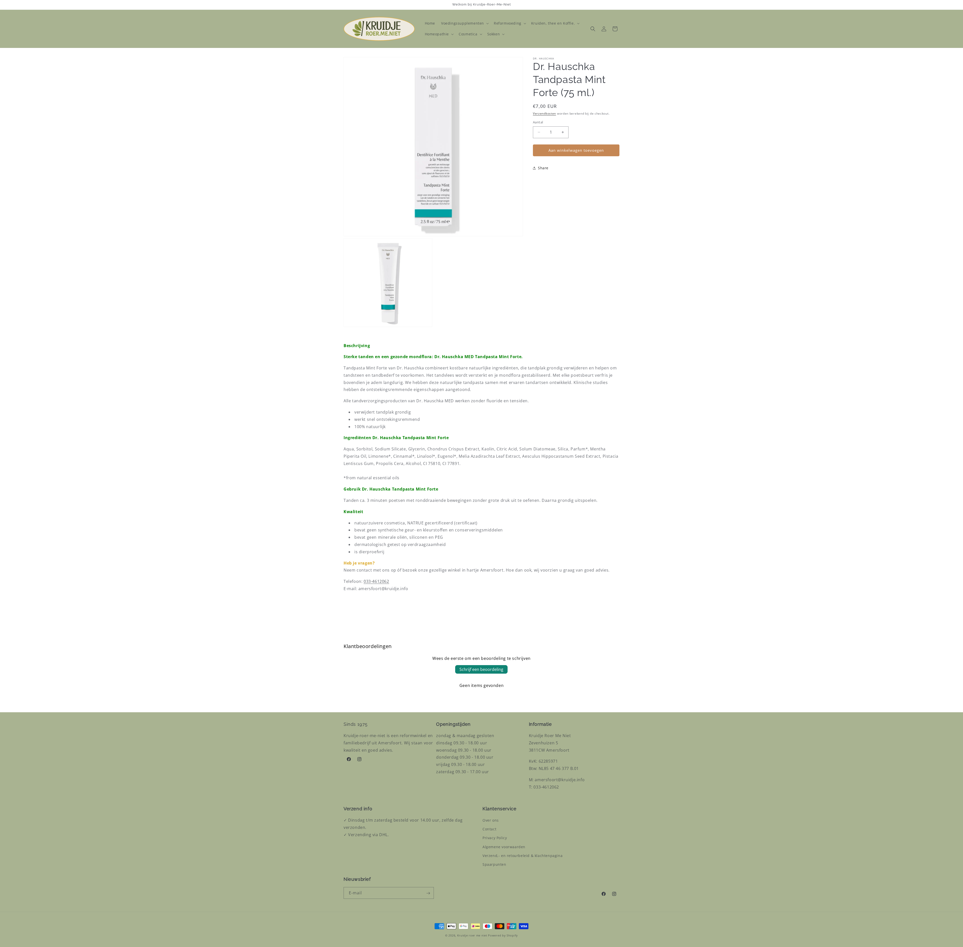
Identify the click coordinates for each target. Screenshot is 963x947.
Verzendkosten (544, 113)
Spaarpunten (494, 864)
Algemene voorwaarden (504, 846)
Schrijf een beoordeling (481, 669)
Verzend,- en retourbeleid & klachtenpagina (523, 855)
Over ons (491, 820)
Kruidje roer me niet (472, 935)
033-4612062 (376, 581)
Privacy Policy (495, 837)
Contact (489, 829)
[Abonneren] (428, 893)
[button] (464, 23)
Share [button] (543, 168)
